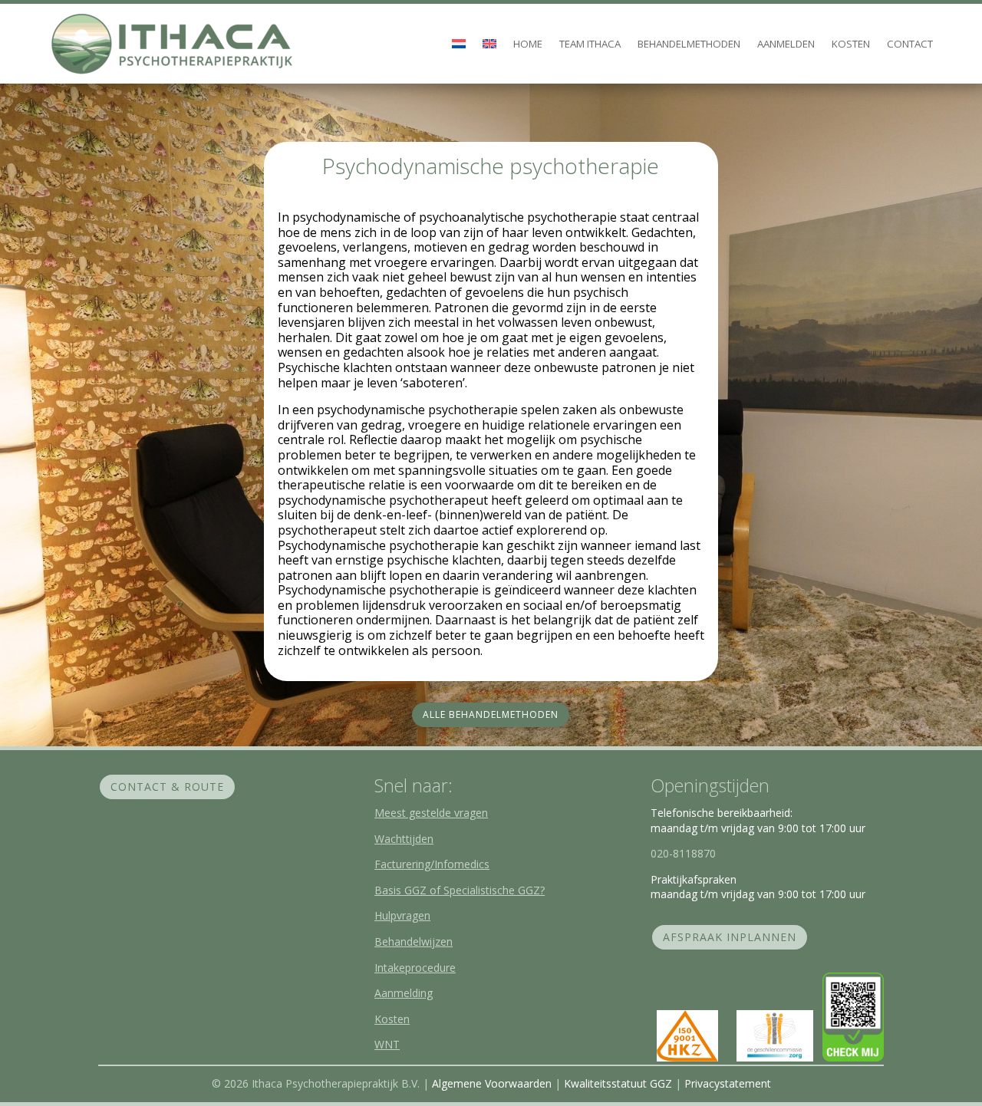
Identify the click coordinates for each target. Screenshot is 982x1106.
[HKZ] (687, 1057)
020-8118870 (683, 853)
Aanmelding (403, 993)
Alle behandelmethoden (491, 714)
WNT (387, 1044)
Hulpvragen (402, 915)
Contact (910, 44)
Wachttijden (403, 838)
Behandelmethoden (689, 44)
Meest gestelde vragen (431, 812)
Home (527, 44)
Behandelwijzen (413, 941)
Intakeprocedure (415, 967)
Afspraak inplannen (729, 937)
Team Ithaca (590, 44)
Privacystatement (727, 1083)
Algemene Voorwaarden (493, 1083)
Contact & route (167, 786)
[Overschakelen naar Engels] (489, 44)
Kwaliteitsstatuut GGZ (618, 1083)
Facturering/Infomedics (431, 864)
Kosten (851, 44)
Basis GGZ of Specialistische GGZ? (459, 890)
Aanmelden (786, 44)
